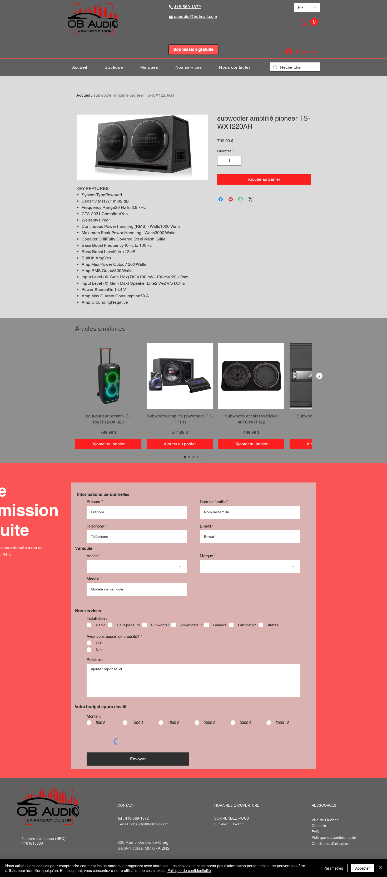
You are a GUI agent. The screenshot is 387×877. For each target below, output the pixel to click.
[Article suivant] (319, 376)
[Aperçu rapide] (108, 376)
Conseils (319, 825)
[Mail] (171, 17)
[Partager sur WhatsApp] (240, 199)
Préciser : (95, 660)
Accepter (362, 868)
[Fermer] (381, 868)
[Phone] (171, 7)
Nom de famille (213, 502)
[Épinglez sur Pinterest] (230, 199)
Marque (206, 556)
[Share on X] (250, 199)
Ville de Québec (325, 819)
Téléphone (95, 526)
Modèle (93, 579)
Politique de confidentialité (189, 870)
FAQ (315, 831)
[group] (193, 396)
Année (92, 556)
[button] (310, 22)
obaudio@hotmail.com (149, 824)
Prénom (93, 502)
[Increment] (237, 160)
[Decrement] (221, 160)
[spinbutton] (229, 160)
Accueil (83, 95)
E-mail (205, 526)
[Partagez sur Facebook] (220, 199)
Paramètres (333, 868)
